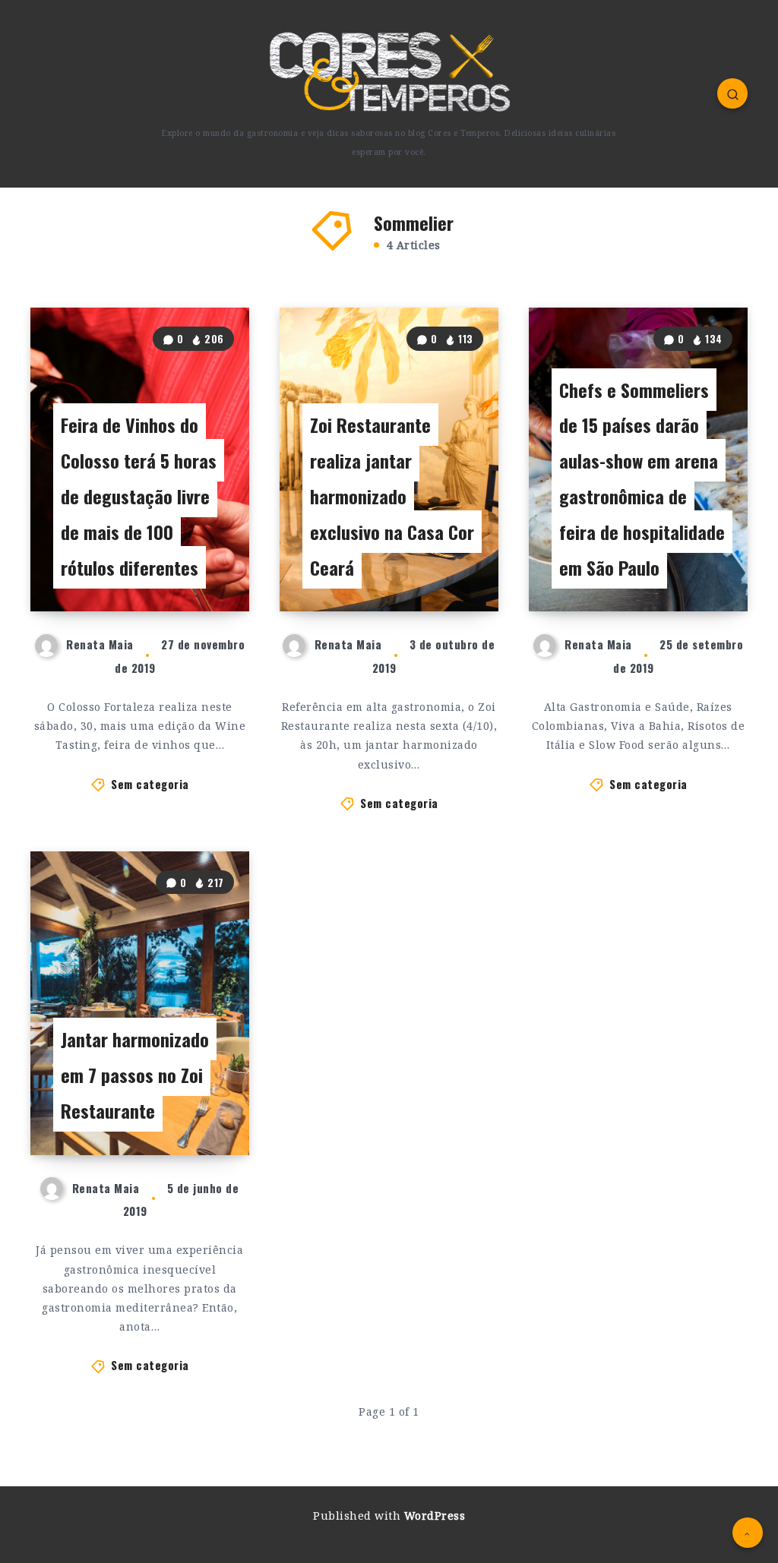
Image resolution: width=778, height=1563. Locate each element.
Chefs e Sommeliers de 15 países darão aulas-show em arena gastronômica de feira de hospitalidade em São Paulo (642, 478)
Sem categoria (150, 783)
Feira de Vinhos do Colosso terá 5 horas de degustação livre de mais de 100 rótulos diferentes (139, 495)
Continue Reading (197, 569)
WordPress (435, 1515)
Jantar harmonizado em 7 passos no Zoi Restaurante (135, 1074)
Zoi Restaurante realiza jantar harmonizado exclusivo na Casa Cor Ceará (392, 495)
